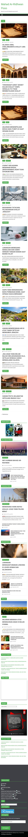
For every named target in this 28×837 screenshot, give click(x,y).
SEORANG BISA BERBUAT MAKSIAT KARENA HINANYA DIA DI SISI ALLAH (13, 525)
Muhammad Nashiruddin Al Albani (8, 791)
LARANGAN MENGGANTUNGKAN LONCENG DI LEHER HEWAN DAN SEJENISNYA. (13, 566)
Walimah (4, 616)
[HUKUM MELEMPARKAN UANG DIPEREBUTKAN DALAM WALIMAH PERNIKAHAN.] (5, 639)
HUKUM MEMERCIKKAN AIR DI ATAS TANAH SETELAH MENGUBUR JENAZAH (13, 330)
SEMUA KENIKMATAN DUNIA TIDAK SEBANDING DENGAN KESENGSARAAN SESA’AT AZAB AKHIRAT (18, 533)
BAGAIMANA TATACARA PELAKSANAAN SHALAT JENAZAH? (11, 210)
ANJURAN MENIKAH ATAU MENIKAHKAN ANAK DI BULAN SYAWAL (13, 622)
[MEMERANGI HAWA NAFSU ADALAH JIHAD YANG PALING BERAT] (14, 495)
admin (12, 42)
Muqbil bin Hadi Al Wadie (7, 795)
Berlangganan (6, 828)
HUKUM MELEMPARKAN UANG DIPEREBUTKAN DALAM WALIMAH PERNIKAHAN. (18, 638)
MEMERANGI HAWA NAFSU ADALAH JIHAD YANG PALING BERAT (13, 509)
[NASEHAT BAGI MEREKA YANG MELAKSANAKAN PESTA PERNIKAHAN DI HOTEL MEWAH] (5, 647)
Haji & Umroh (8, 391)
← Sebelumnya (4, 414)
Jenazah (8, 202)
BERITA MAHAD (5, 457)
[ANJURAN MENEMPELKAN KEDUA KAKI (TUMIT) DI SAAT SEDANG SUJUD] (14, 113)
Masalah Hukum (5, 559)
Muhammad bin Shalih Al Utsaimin (8, 793)
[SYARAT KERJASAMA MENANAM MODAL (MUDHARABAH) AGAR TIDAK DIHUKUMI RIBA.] (14, 151)
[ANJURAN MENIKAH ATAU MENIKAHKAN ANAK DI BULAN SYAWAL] (14, 608)
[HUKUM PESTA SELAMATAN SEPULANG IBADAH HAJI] (14, 382)
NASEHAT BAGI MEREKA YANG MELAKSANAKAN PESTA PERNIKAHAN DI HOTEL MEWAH (17, 647)
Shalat (7, 122)
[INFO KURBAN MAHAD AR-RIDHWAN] (14, 449)
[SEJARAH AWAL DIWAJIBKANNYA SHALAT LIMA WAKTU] (14, 30)
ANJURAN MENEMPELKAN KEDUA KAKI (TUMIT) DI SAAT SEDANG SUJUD (13, 129)
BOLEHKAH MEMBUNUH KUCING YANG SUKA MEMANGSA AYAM (11, 591)
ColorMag (3, 834)
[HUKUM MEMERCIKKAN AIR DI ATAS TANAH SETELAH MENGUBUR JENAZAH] (14, 314)
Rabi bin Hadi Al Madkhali (7, 797)
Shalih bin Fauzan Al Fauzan (7, 798)
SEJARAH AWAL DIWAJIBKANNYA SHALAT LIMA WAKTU (13, 47)
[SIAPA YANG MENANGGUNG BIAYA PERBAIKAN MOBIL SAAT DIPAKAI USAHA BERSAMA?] (14, 275)
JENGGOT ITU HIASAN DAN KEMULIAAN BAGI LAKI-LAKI (16, 584)
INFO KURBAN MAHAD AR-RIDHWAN (11, 462)
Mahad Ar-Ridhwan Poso (13, 832)
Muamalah (8, 160)
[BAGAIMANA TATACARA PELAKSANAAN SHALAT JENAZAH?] (14, 193)
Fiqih (4, 122)
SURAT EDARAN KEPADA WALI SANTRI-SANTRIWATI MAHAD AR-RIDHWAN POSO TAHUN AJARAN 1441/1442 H (18, 477)
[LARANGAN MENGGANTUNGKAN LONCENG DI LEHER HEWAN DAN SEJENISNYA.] (14, 551)
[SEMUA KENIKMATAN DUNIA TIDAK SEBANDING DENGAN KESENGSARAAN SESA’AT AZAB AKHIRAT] (5, 534)
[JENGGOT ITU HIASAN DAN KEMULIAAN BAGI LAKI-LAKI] (5, 585)
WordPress (9, 834)
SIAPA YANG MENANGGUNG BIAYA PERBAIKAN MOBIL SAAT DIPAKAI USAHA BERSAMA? (13, 292)
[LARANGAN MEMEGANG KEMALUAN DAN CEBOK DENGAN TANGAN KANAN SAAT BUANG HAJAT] (14, 233)
